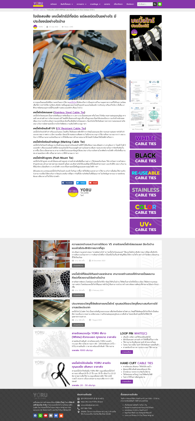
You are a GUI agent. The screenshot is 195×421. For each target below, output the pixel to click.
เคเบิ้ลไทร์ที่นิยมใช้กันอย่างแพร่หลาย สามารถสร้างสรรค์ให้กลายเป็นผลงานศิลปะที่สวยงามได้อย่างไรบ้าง (113, 276)
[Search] (155, 4)
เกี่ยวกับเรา (118, 4)
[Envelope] (51, 416)
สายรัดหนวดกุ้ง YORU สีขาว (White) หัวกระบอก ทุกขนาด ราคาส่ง (94, 335)
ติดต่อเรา (130, 4)
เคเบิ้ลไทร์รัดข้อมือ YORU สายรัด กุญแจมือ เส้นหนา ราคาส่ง (91, 365)
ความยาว (80, 4)
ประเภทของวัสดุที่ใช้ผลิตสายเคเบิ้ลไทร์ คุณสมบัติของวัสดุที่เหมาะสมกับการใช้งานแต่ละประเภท (114, 305)
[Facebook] (35, 416)
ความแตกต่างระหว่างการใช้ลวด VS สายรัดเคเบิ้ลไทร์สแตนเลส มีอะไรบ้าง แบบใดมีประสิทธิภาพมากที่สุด (113, 246)
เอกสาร (107, 4)
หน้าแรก (54, 4)
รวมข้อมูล (94, 4)
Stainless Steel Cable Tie (69, 112)
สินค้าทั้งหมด (66, 4)
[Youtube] (46, 416)
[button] (160, 4)
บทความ (42, 10)
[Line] (40, 416)
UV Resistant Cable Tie (71, 128)
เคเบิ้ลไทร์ (73, 102)
